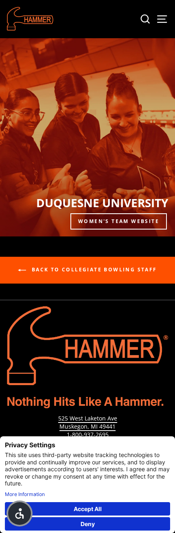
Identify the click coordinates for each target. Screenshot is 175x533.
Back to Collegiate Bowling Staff (93, 269)
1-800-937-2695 (88, 434)
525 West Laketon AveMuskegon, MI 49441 (87, 422)
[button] (20, 513)
